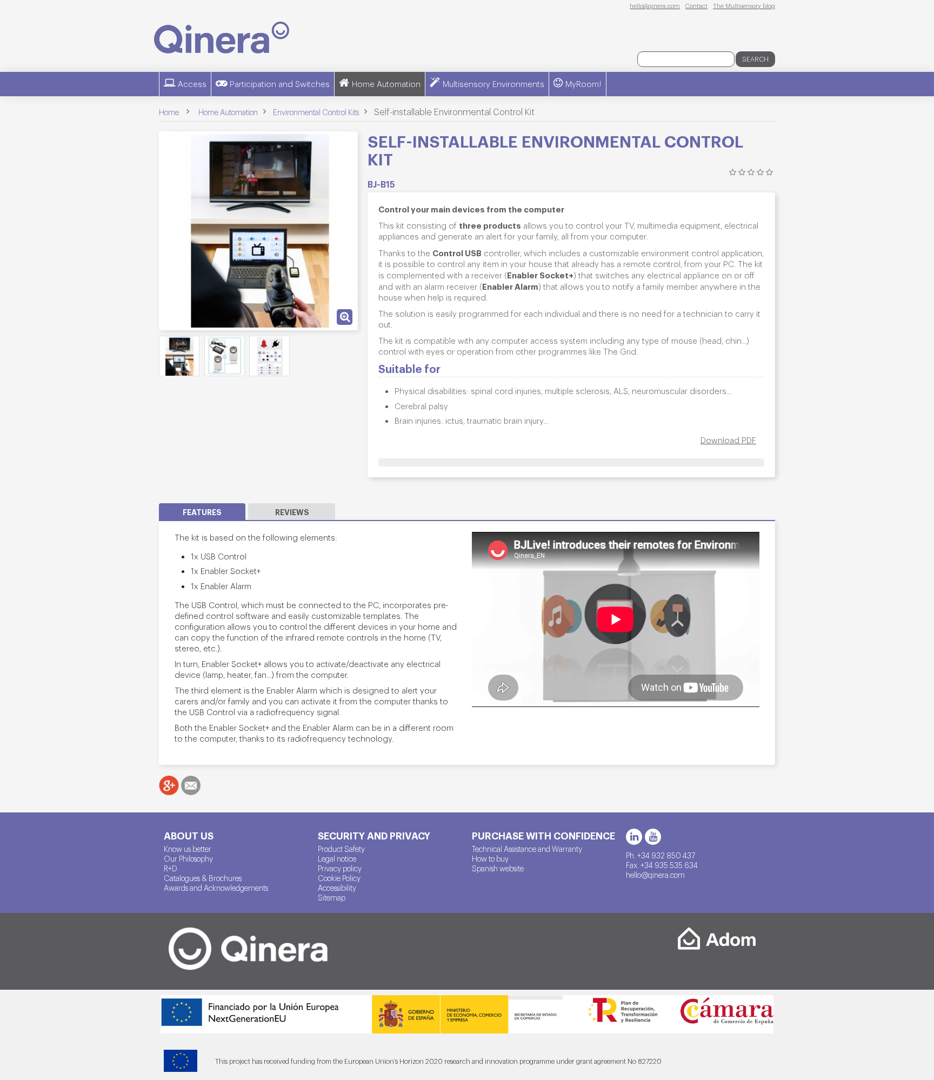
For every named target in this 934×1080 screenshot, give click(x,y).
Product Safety (341, 849)
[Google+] (169, 785)
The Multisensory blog (744, 5)
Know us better (187, 849)
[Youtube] (653, 837)
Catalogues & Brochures (203, 878)
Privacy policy (340, 868)
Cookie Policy (339, 878)
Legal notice (337, 858)
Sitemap (331, 897)
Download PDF (728, 440)
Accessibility (337, 887)
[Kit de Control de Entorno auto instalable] (179, 356)
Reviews (292, 511)
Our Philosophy (188, 858)
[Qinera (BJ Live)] (221, 38)
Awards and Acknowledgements (216, 887)
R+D (170, 868)
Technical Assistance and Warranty (527, 849)
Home (169, 112)
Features (202, 511)
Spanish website (498, 868)
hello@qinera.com (655, 5)
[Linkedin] (634, 837)
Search (755, 59)
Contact (696, 5)
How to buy (490, 858)
